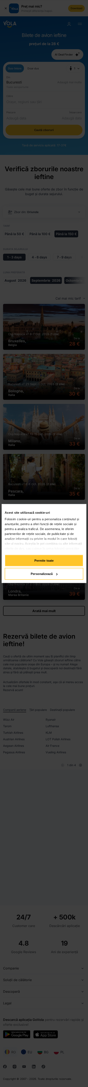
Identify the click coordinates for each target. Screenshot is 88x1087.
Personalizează (42, 574)
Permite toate (44, 560)
